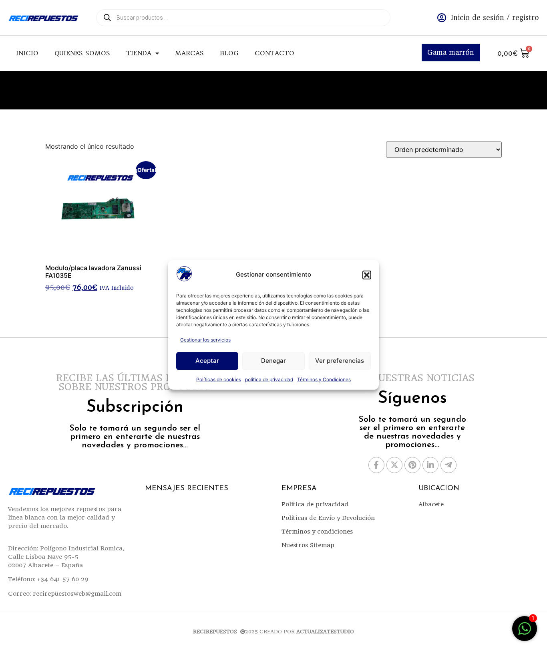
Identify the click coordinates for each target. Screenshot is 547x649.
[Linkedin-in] (430, 465)
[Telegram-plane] (448, 465)
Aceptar (207, 360)
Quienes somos (82, 53)
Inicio (27, 53)
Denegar (273, 360)
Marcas (189, 53)
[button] (367, 275)
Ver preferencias (339, 360)
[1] (524, 633)
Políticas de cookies (218, 379)
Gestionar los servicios (205, 340)
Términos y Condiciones (324, 379)
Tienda (138, 53)
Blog (229, 53)
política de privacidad (269, 379)
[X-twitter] (394, 465)
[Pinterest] (412, 465)
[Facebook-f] (376, 465)
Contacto (274, 53)
